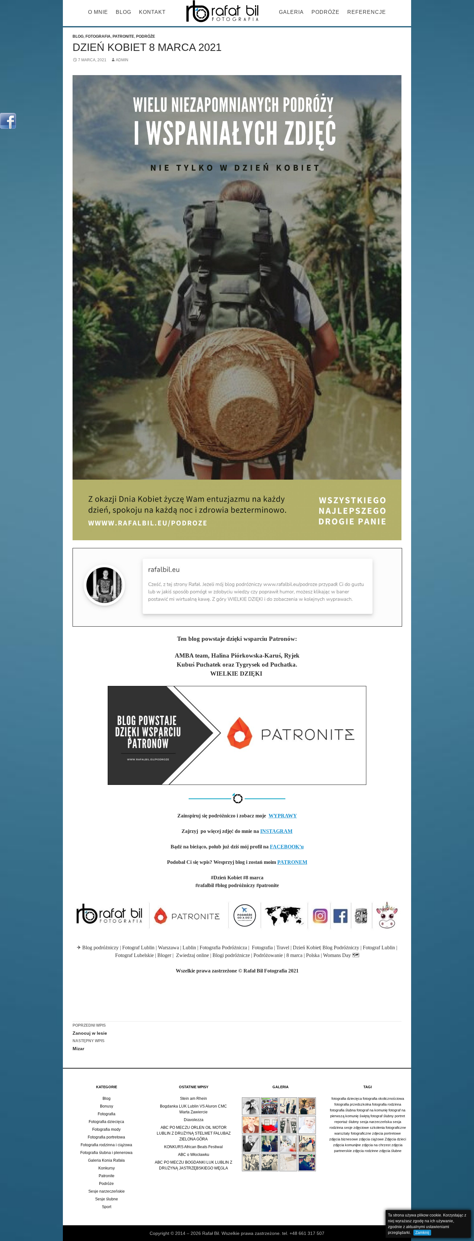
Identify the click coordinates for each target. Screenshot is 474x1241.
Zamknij (422, 1232)
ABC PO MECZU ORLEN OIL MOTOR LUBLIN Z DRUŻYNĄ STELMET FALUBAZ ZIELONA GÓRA (194, 1133)
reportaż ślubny (346, 1122)
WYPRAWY (283, 815)
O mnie (98, 12)
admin (122, 60)
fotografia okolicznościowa (383, 1098)
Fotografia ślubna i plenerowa (106, 1152)
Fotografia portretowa (106, 1137)
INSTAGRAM (276, 831)
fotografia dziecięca (346, 1098)
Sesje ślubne (106, 1199)
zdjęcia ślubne (390, 1151)
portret (400, 1116)
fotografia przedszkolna (352, 1104)
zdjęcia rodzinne (365, 1151)
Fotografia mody (106, 1129)
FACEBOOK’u (287, 846)
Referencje (366, 12)
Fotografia (98, 36)
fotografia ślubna (343, 1110)
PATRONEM (292, 862)
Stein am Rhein (193, 1098)
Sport (106, 1207)
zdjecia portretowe (386, 1133)
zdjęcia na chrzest (376, 1145)
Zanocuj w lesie (90, 1029)
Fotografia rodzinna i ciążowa (106, 1145)
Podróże (325, 12)
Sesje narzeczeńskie (106, 1191)
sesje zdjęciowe (356, 1127)
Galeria (291, 12)
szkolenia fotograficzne (388, 1127)
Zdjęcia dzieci (395, 1139)
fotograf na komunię (372, 1110)
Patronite (123, 36)
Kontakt (152, 12)
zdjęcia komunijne (347, 1145)
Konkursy (106, 1168)
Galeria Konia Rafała (106, 1160)
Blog (123, 12)
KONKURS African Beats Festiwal (193, 1147)
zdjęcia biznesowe (343, 1139)
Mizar (88, 1045)
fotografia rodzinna (386, 1104)
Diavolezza (193, 1120)
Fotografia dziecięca (106, 1121)
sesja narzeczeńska (376, 1122)
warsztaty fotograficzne (352, 1133)
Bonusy (106, 1106)
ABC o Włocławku (193, 1154)
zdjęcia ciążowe (371, 1139)
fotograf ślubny (382, 1116)
